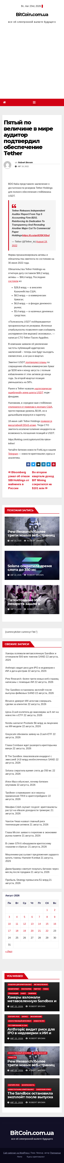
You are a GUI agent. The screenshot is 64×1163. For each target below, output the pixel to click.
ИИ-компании (36, 1016)
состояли (13, 281)
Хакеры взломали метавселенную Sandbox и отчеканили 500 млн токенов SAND (31, 1002)
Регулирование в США (17, 1025)
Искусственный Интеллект (19, 1021)
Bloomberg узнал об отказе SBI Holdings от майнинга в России (19, 480)
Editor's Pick (13, 1016)
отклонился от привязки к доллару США (30, 407)
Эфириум (32, 993)
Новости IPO (39, 1021)
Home (19, 1157)
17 (9, 931)
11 (17, 924)
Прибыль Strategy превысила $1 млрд (26, 880)
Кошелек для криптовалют (20, 984)
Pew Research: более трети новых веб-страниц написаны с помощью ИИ (31, 535)
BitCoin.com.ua (32, 14)
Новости (12, 1057)
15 (47, 924)
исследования (40, 1053)
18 (17, 931)
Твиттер (37, 989)
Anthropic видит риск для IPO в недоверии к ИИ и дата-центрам (31, 1033)
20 (32, 931)
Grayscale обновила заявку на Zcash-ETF (28, 734)
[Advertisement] (32, 62)
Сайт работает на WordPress (16, 1153)
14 (39, 924)
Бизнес (25, 1016)
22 (47, 931)
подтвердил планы (35, 362)
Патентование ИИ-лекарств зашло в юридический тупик (27, 604)
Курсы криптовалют (36, 1157)
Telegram (13, 454)
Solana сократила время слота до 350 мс (30, 568)
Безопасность (28, 1085)
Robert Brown (25, 162)
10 (9, 924)
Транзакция (13, 993)
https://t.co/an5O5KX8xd (36, 235)
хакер (23, 993)
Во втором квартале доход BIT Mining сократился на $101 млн (43, 480)
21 (39, 931)
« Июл (8, 951)
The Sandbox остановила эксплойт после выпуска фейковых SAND (30, 1097)
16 (54, 924)
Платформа (26, 989)
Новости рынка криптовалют (21, 1089)
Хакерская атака (43, 1089)
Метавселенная (40, 984)
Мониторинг (13, 989)
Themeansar (55, 1153)
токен (45, 989)
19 (24, 931)
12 (24, 924)
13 (32, 924)
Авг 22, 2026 (16, 1006)
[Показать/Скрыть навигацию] (34, 102)
